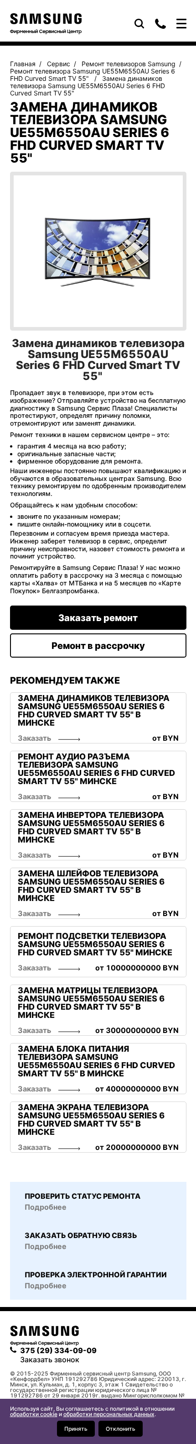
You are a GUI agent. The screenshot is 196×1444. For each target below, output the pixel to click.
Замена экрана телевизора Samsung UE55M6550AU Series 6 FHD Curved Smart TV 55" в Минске (91, 1119)
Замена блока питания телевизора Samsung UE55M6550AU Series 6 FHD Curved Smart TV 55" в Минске (96, 1061)
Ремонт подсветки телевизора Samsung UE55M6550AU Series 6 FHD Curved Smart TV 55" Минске (95, 944)
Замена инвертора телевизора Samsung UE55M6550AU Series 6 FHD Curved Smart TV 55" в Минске (91, 827)
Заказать (34, 738)
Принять (76, 1428)
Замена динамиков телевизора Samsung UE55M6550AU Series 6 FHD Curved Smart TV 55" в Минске (94, 710)
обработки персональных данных (109, 1414)
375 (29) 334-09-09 (160, 24)
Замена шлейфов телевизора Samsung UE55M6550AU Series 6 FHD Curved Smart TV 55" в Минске (91, 886)
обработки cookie (33, 1414)
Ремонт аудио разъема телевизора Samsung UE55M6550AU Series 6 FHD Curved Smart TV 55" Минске (96, 769)
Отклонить (120, 1428)
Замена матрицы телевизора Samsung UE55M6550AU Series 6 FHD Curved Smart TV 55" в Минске (91, 1002)
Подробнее (46, 1285)
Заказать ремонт (98, 617)
